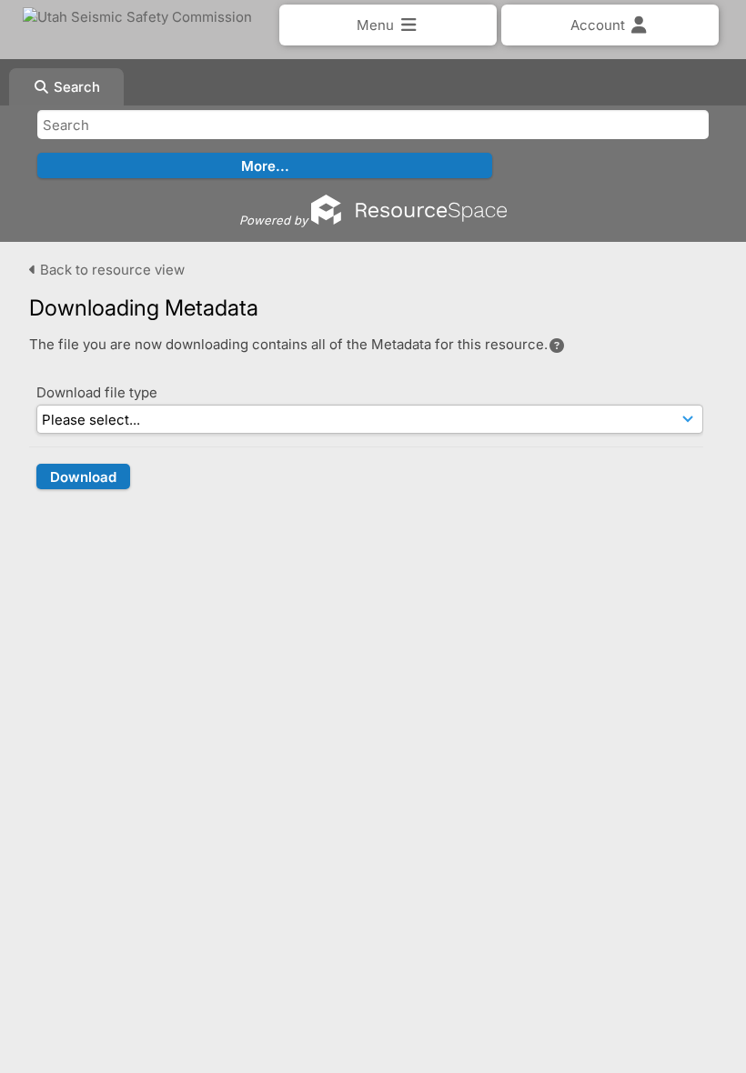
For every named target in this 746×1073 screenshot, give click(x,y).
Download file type (96, 392)
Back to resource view (110, 269)
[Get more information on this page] (557, 345)
